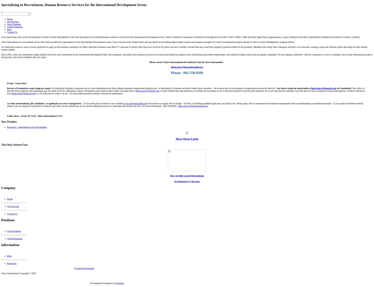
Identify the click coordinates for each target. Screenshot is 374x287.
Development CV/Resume (187, 181)
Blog (9, 29)
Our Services (13, 21)
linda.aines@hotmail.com (323, 88)
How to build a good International (187, 176)
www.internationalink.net (135, 103)
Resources (12, 263)
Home (10, 19)
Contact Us (12, 32)
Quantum (119, 283)
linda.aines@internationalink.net (187, 67)
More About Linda (187, 138)
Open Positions (14, 24)
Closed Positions (14, 27)
